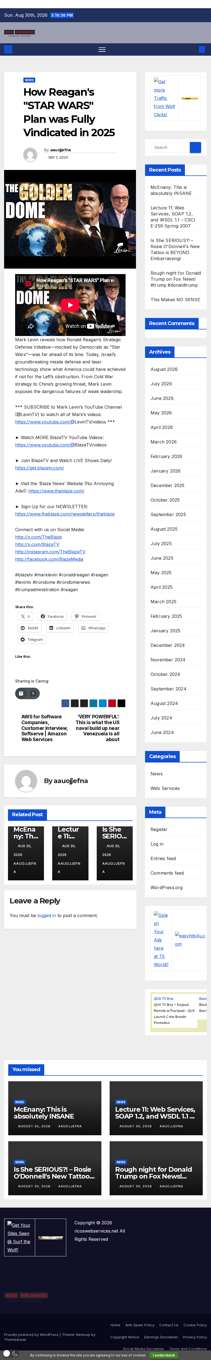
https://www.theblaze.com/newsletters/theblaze (65, 514)
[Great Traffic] (190, 98)
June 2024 (162, 732)
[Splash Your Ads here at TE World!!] (161, 939)
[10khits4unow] (50, 1237)
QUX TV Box (164, 999)
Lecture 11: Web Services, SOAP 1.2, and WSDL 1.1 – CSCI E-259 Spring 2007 (155, 1116)
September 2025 (168, 514)
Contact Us (169, 1325)
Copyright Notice (124, 1337)
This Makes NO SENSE (175, 299)
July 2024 (161, 718)
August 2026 (164, 369)
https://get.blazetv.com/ (39, 468)
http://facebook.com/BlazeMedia (49, 559)
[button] (193, 49)
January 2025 (165, 630)
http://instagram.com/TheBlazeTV (50, 551)
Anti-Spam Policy (139, 1325)
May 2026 (161, 413)
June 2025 (162, 558)
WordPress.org (167, 887)
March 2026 (164, 442)
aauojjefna (60, 149)
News (29, 80)
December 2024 (168, 645)
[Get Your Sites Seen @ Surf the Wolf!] (19, 1237)
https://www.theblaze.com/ (56, 491)
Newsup (83, 1334)
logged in (46, 915)
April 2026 (162, 427)
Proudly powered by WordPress (32, 1334)
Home (115, 1325)
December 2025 (168, 485)
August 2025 (164, 529)
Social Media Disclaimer (143, 1349)
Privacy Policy (195, 1337)
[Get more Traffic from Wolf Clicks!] (164, 97)
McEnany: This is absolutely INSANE (44, 1112)
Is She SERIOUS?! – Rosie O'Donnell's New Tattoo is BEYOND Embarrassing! (55, 1176)
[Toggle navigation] (102, 49)
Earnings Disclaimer (161, 1337)
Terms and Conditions (188, 1349)
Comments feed (167, 873)
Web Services (165, 788)
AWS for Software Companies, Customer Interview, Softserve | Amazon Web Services (44, 728)
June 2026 (162, 398)
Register (159, 829)
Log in (157, 844)
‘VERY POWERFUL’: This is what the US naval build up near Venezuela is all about (97, 728)
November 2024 (168, 659)
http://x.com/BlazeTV (37, 544)
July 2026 (161, 383)
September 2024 (169, 689)
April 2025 (162, 587)
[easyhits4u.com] (191, 939)
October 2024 (165, 674)
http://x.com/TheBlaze (38, 537)
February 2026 (166, 456)
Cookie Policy (195, 1325)
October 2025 (165, 500)
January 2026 (166, 471)
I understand (164, 1355)
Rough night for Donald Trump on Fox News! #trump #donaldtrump (176, 279)
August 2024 (164, 703)
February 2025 (166, 616)
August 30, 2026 (35, 1126)
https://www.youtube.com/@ (45, 422)
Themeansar (15, 1339)
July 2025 (161, 543)
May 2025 (161, 572)
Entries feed (163, 858)
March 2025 (163, 601)
